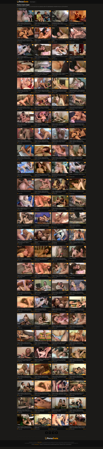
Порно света (39, 442)
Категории (32, 1)
